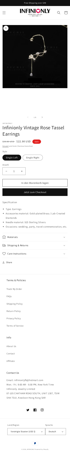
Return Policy (14, 311)
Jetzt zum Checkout (35, 192)
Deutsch (52, 431)
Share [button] (9, 262)
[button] (4, 12)
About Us (11, 346)
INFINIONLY (30, 449)
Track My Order (14, 289)
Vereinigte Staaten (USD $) (23, 431)
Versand (5, 146)
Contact (11, 353)
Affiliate (11, 361)
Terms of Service (15, 325)
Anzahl (5, 164)
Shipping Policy (15, 303)
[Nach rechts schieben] (42, 117)
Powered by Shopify (42, 449)
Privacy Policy (14, 318)
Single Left (12, 157)
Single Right (32, 157)
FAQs (9, 296)
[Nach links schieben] (27, 117)
